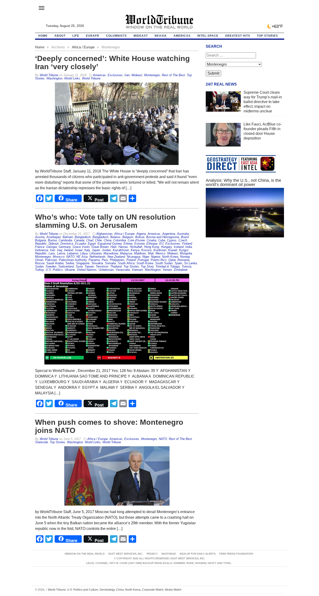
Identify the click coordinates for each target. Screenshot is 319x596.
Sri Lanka (190, 263)
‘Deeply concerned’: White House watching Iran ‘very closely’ (112, 62)
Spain (178, 263)
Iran (127, 75)
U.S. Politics (54, 269)
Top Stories (267, 35)
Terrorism (102, 266)
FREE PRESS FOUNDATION (236, 553)
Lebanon (72, 253)
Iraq (59, 250)
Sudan (39, 266)
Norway (185, 256)
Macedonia (110, 253)
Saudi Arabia (55, 263)
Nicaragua (133, 256)
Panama (94, 260)
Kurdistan (159, 250)
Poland (131, 260)
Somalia (110, 263)
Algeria (141, 234)
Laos (52, 253)
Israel (78, 250)
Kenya (135, 250)
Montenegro (152, 75)
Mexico (160, 253)
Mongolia (186, 253)
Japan (96, 250)
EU (161, 243)
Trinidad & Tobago (168, 266)
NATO (70, 256)
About (60, 35)
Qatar (172, 260)
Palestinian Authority (73, 260)
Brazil (185, 237)
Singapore (82, 263)
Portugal (143, 260)
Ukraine (70, 269)
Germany (65, 247)
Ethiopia (151, 243)
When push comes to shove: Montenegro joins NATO (109, 426)
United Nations (87, 269)
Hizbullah (136, 247)
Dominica (66, 243)
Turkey (39, 269)
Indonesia (41, 250)
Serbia (69, 263)
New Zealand (116, 256)
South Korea (144, 263)
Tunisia (186, 266)
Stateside (41, 442)
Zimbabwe (181, 269)
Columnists (116, 35)
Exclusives (115, 75)
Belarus (115, 237)
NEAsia (161, 35)
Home (39, 47)
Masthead (168, 553)
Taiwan (89, 266)
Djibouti (54, 243)
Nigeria (155, 256)
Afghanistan (104, 234)
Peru (105, 260)
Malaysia (126, 253)
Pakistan (51, 260)
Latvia (61, 253)
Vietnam (137, 269)
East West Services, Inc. (125, 553)
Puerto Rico (159, 260)
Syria (79, 266)
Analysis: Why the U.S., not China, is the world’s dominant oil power (243, 182)
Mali (151, 253)
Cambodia (65, 240)
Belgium (127, 237)
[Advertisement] (245, 285)
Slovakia (97, 263)
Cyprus (172, 240)
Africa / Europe (83, 47)
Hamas (123, 247)
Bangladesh (83, 237)
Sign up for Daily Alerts (198, 553)
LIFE (75, 35)
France (39, 247)
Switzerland (66, 266)
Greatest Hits (237, 35)
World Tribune (91, 78)
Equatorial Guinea (110, 243)
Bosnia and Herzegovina (162, 237)
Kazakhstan (121, 250)
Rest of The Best (173, 75)
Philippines (117, 260)
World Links (72, 78)
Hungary (166, 247)
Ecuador (80, 243)
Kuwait (172, 250)
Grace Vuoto (81, 247)
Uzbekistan (106, 269)
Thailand (116, 266)
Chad (89, 240)
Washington (54, 78)
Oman (39, 260)
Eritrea (128, 243)
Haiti (113, 247)
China (107, 240)
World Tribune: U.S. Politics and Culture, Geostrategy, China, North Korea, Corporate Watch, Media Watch (113, 589)
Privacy (152, 553)
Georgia (51, 247)
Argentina (168, 234)
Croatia (151, 240)
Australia (183, 234)
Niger (145, 256)
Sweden (51, 266)
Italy (87, 250)
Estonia (139, 243)
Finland (187, 243)
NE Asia (82, 256)
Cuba (161, 240)
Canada (79, 240)
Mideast (141, 35)
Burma (52, 240)
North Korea (170, 256)
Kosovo (146, 250)
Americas (182, 35)
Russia (39, 263)
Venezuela (123, 269)
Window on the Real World (85, 553)
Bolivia (139, 237)
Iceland (179, 247)
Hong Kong (151, 247)
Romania (183, 260)
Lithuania (95, 253)
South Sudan (164, 263)
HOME (43, 35)
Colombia (119, 240)
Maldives (140, 253)
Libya (84, 253)
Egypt (92, 243)
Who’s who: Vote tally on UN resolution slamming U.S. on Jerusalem (105, 221)
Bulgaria (40, 240)
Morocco (58, 256)
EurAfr (92, 35)
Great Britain (100, 247)
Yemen (167, 269)
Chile (98, 240)
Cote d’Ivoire (136, 240)
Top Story (147, 266)
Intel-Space (207, 35)
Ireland (68, 250)
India (188, 247)
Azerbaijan (53, 237)
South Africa (126, 263)
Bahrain (68, 237)
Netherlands (97, 256)
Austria (40, 237)
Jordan (106, 250)
